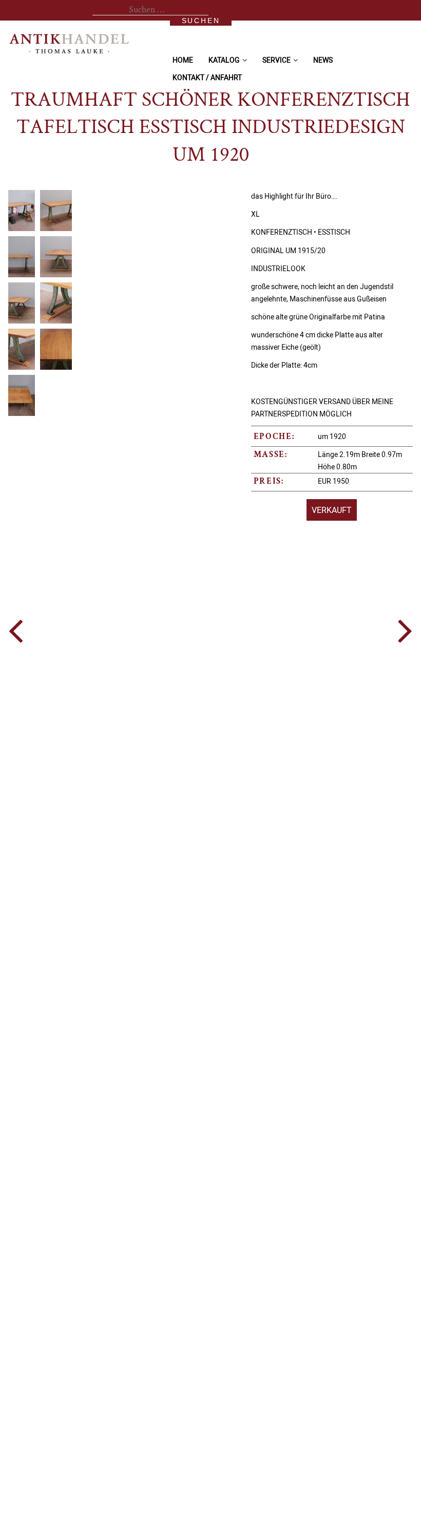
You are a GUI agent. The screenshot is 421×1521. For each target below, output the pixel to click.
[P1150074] (60, 210)
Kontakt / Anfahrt (207, 77)
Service (276, 60)
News (323, 60)
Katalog (224, 60)
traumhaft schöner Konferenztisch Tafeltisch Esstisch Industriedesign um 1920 (210, 128)
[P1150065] (60, 256)
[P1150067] (60, 349)
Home (183, 60)
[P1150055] (60, 303)
